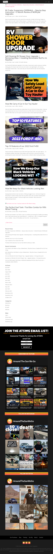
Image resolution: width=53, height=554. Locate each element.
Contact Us (35, 546)
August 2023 (8, 271)
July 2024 (7, 267)
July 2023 (7, 274)
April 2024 (7, 269)
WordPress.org (8, 321)
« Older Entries (8, 222)
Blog (20, 537)
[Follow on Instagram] (26, 543)
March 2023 (8, 282)
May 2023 (7, 278)
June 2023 (7, 276)
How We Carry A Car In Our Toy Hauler (21, 104)
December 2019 (9, 293)
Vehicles (25, 16)
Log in (6, 315)
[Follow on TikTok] (29, 543)
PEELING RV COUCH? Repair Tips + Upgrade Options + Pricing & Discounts (26, 256)
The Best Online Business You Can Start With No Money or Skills (20, 242)
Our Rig (31, 537)
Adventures (8, 303)
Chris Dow (9, 16)
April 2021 (7, 289)
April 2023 (7, 280)
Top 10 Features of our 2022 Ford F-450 (21, 146)
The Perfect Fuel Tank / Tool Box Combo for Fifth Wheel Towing (25, 208)
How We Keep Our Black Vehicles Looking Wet (24, 188)
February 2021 (8, 291)
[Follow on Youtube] (24, 543)
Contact (41, 537)
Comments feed (9, 319)
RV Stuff (20, 16)
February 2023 (8, 284)
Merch (35, 537)
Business (7, 305)
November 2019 (9, 295)
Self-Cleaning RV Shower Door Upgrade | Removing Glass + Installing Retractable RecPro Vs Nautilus (26, 58)
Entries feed (8, 317)
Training (25, 537)
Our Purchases (13, 537)
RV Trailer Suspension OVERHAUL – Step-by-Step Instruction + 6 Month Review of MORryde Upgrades (25, 12)
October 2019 (8, 297)
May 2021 (7, 286)
